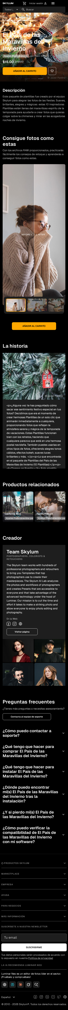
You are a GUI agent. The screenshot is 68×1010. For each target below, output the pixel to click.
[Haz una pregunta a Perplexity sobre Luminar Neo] (12, 984)
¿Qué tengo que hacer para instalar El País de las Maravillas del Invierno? (34, 771)
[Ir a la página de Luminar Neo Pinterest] (65, 997)
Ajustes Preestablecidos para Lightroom (25, 518)
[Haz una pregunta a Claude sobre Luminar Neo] (20, 984)
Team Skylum (41, 55)
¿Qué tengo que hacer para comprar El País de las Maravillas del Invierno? (34, 751)
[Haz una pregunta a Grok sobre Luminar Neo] (28, 984)
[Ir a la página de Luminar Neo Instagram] (41, 997)
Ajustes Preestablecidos (23, 16)
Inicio (5, 16)
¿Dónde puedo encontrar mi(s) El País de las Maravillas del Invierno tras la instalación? (34, 794)
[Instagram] (15, 624)
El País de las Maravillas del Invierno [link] (20, 20)
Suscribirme (34, 947)
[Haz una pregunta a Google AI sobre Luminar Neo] (36, 984)
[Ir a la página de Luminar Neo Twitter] (59, 997)
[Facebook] (9, 624)
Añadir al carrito (24, 71)
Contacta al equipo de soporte (27, 716)
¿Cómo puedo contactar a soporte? (34, 733)
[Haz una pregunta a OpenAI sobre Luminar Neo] (4, 984)
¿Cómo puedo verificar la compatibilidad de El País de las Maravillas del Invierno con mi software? (34, 834)
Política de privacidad (40, 958)
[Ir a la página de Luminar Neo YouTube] (53, 997)
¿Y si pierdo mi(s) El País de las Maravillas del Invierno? (34, 814)
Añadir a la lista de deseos (18, 502)
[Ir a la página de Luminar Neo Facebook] (35, 997)
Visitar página (22, 631)
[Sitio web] (20, 624)
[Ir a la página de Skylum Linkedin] (47, 997)
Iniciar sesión (38, 3)
